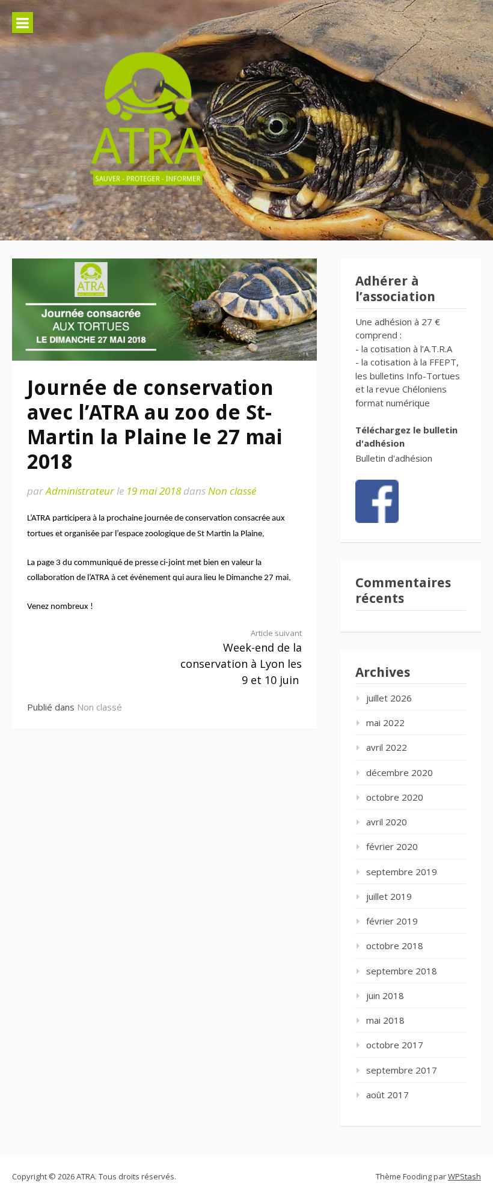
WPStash (464, 1176)
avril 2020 (386, 822)
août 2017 (387, 1095)
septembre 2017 (401, 1070)
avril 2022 (386, 747)
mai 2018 (385, 1020)
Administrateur (80, 491)
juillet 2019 (389, 896)
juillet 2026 (389, 698)
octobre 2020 (394, 797)
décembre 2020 (399, 772)
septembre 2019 (401, 872)
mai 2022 (385, 723)
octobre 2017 (394, 1045)
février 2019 (392, 921)
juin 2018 (385, 995)
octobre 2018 (394, 946)
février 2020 (392, 846)
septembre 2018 (401, 971)
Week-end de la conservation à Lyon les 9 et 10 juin (241, 657)
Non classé (232, 491)
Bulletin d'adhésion (393, 458)
